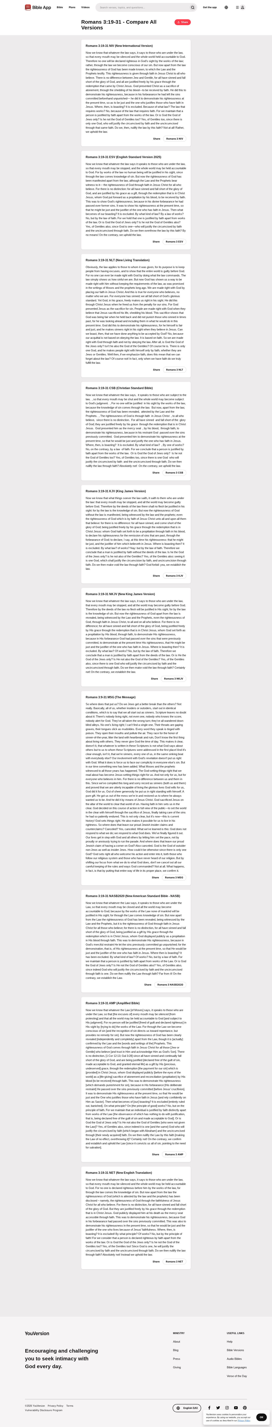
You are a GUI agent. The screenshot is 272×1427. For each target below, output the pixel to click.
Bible (60, 7)
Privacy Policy (55, 1405)
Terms (69, 1405)
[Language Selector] (226, 7)
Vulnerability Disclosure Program (43, 1410)
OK (261, 1417)
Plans (72, 7)
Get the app (210, 7)
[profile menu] (240, 7)
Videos (85, 7)
